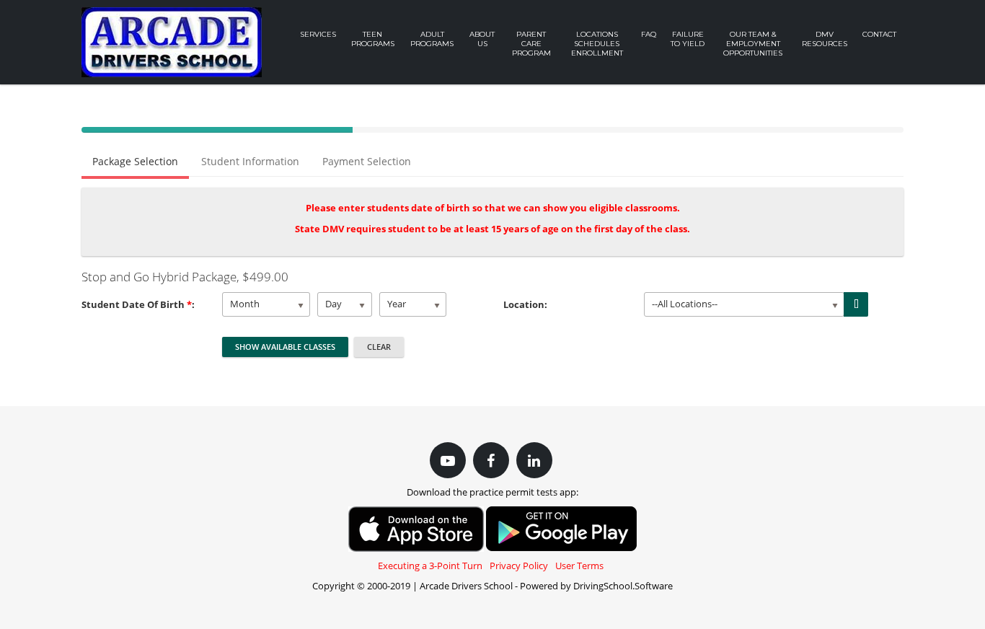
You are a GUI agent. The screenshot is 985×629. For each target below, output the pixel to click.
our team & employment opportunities (752, 44)
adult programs (432, 39)
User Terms (579, 565)
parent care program (531, 44)
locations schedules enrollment (597, 44)
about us (482, 39)
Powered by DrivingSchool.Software (596, 585)
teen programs (372, 39)
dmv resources (824, 39)
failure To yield (687, 39)
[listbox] (266, 304)
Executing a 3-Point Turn (430, 565)
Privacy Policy (519, 565)
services (318, 34)
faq (648, 34)
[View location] (856, 304)
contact (879, 34)
